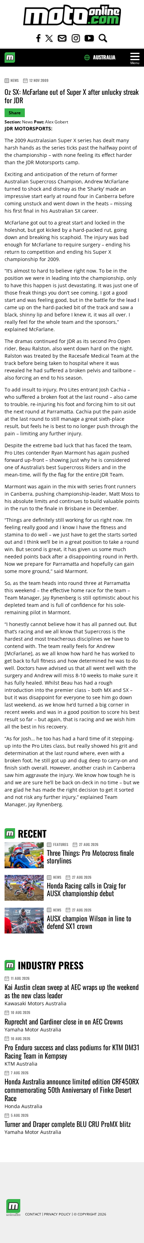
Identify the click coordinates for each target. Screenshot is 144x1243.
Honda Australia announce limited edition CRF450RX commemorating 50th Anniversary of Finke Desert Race (72, 1089)
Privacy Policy (57, 1214)
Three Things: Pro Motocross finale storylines (90, 856)
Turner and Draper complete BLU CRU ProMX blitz (68, 1124)
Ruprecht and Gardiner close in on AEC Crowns (64, 1021)
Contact (33, 1214)
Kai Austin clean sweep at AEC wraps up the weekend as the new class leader (72, 991)
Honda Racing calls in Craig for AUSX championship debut (86, 889)
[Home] (72, 15)
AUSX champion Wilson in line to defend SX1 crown (89, 922)
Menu (134, 63)
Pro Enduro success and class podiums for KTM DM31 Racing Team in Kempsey (72, 1051)
